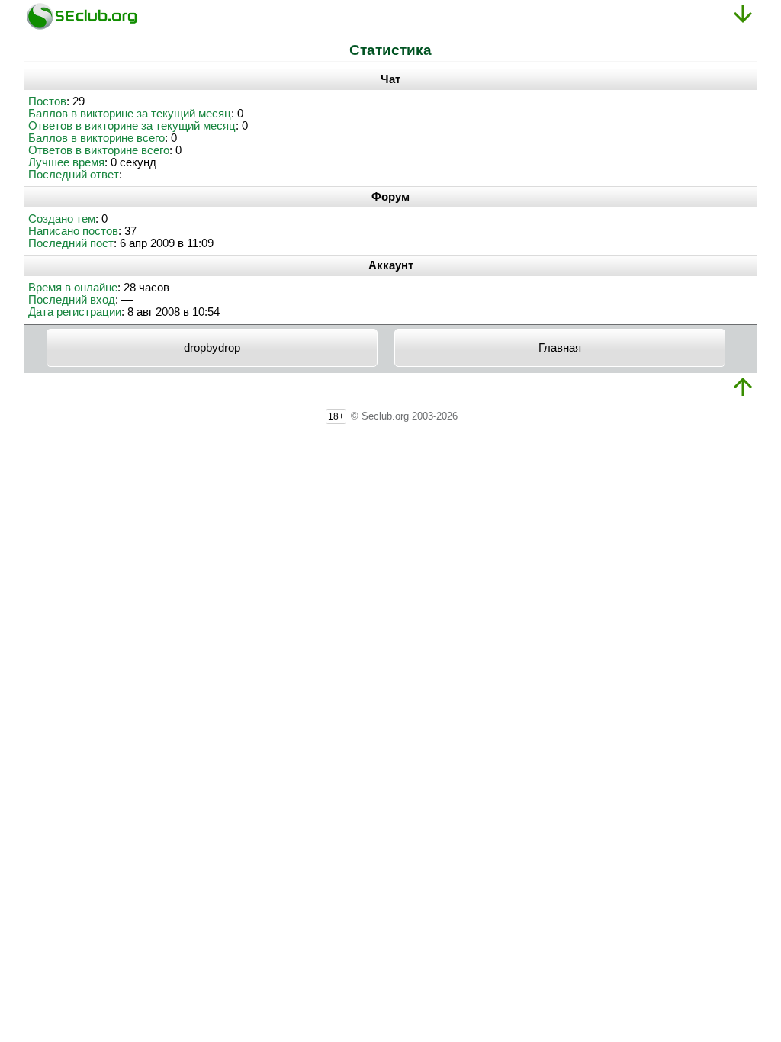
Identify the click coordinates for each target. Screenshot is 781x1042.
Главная (559, 348)
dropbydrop (212, 348)
